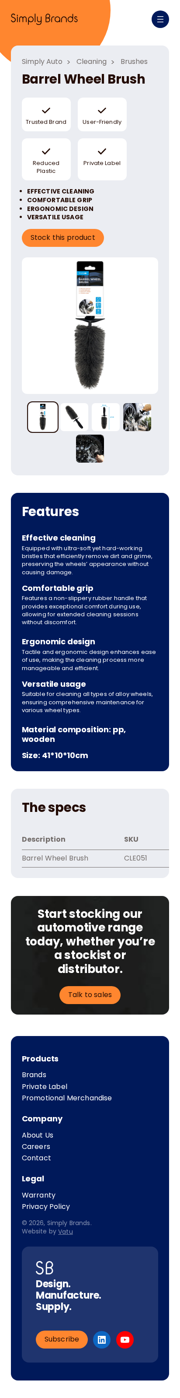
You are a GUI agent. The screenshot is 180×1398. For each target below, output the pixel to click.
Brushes (134, 62)
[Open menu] (160, 19)
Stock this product (63, 237)
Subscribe (62, 1339)
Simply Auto (42, 62)
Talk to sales (90, 995)
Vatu (65, 1231)
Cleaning (91, 62)
